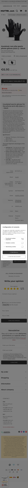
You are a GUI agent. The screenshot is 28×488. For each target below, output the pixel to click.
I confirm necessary (14, 256)
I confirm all (14, 252)
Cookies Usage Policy (14, 231)
